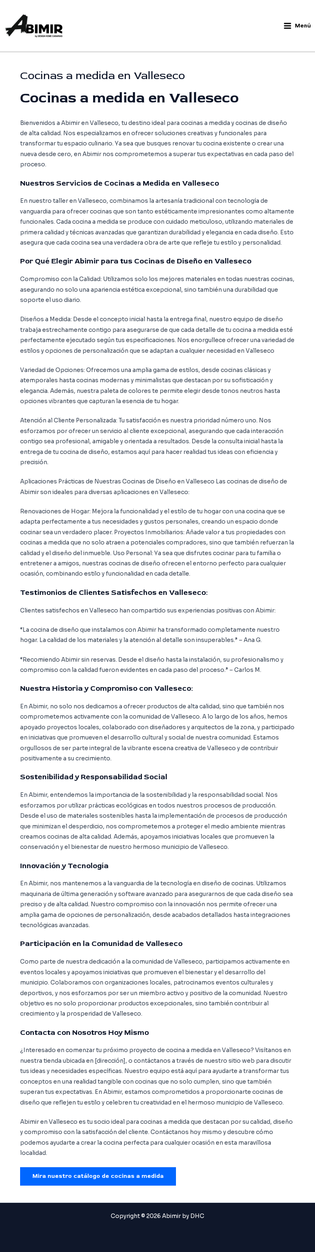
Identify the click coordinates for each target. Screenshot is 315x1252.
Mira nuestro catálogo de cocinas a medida (98, 1176)
